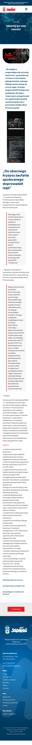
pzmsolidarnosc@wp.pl (11, 666)
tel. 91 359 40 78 (9, 663)
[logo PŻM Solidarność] (9, 7)
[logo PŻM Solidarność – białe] (16, 626)
